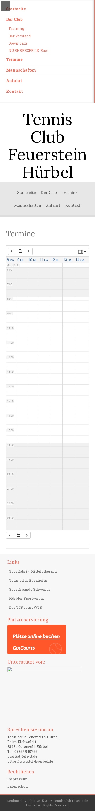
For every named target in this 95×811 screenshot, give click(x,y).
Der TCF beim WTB (25, 607)
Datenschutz (18, 786)
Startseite (16, 8)
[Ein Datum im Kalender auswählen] (20, 251)
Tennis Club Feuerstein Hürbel (47, 145)
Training (16, 28)
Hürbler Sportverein (27, 598)
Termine (14, 59)
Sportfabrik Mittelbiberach (33, 571)
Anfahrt (14, 80)
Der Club (14, 19)
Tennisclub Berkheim (28, 580)
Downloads (18, 43)
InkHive (33, 800)
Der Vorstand (20, 36)
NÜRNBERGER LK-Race (28, 50)
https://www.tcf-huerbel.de (30, 761)
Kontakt (14, 91)
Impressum (17, 779)
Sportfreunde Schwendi (29, 589)
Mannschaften (21, 70)
